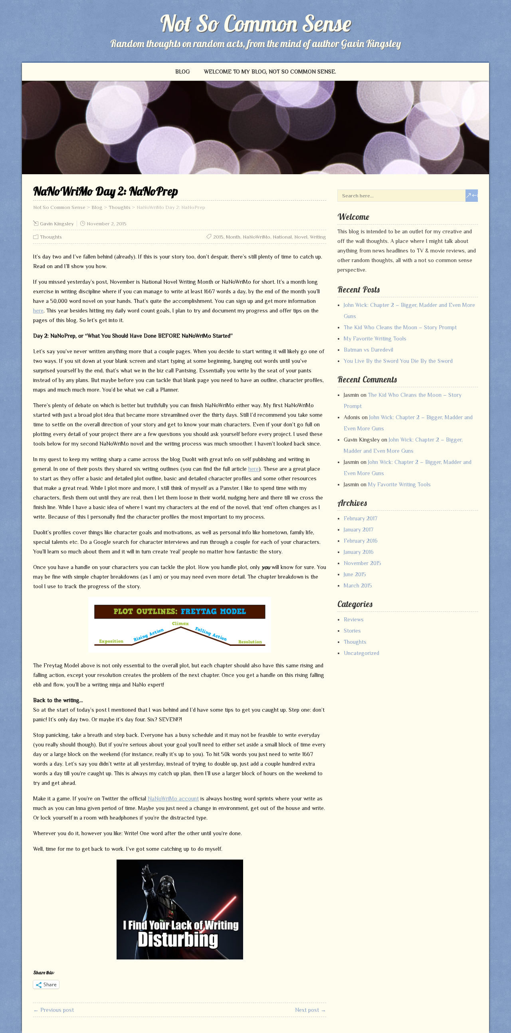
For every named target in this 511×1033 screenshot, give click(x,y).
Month (233, 237)
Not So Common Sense (255, 23)
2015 (218, 237)
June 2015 (355, 574)
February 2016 (361, 540)
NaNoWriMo (256, 237)
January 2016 (359, 552)
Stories (352, 630)
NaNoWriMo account (173, 798)
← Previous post (53, 1010)
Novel (300, 237)
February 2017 (360, 518)
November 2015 (362, 563)
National (282, 237)
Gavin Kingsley (57, 224)
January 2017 (358, 529)
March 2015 (358, 585)
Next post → (310, 1010)
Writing (318, 237)
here (38, 310)
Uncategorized (361, 653)
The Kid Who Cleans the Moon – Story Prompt (400, 327)
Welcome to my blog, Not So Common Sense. (270, 71)
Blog (182, 71)
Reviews (354, 619)
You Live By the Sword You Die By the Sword (398, 361)
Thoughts (51, 237)
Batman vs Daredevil (368, 349)
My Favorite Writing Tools (375, 338)
